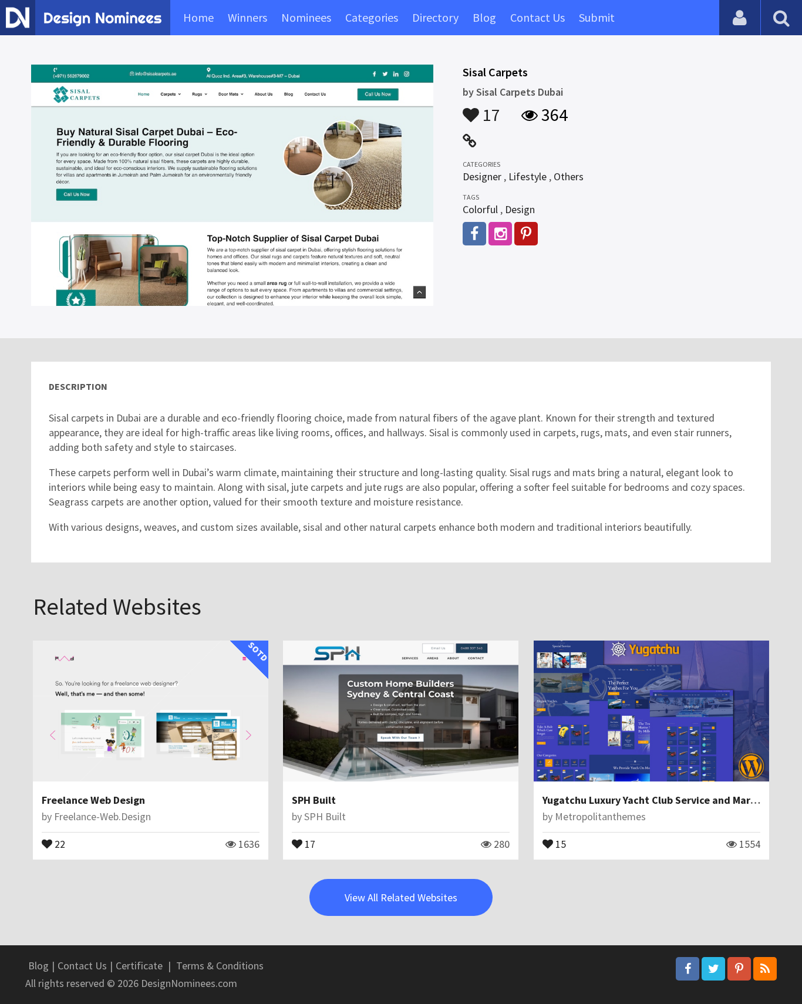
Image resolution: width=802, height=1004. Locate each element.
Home (198, 17)
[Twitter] (713, 969)
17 (489, 109)
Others (569, 176)
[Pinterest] (739, 969)
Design (520, 209)
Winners (247, 17)
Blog (484, 17)
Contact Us (537, 17)
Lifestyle (527, 176)
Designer (482, 176)
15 (559, 843)
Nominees (306, 17)
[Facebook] (687, 969)
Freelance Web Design (93, 800)
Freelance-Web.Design (102, 816)
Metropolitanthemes (600, 816)
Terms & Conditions (220, 965)
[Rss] (765, 969)
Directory (435, 17)
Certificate (139, 965)
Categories (371, 17)
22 (58, 843)
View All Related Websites (401, 897)
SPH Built (314, 800)
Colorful (480, 209)
